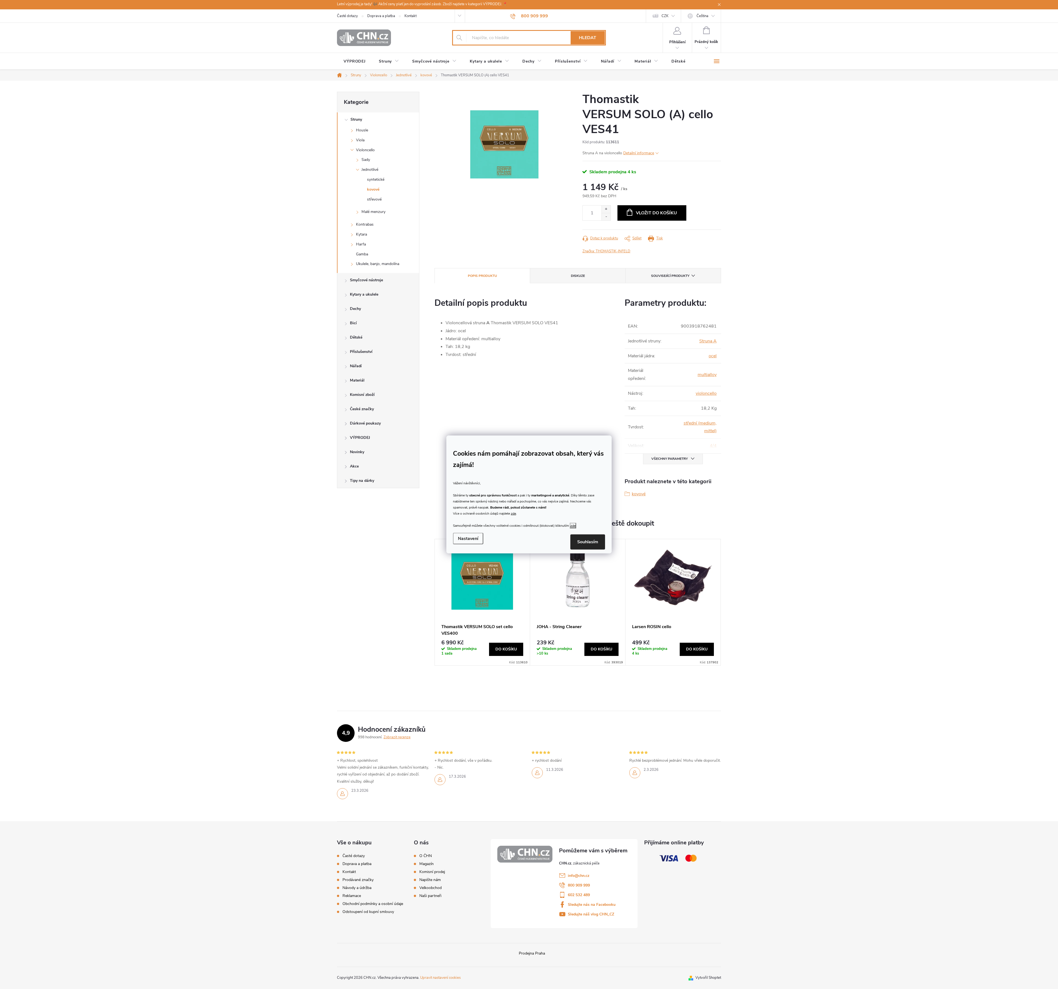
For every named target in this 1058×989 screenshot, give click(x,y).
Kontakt (410, 15)
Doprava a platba (381, 15)
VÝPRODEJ (360, 437)
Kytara (361, 234)
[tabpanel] (482, 602)
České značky (362, 409)
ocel (713, 356)
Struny (356, 119)
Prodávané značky (358, 879)
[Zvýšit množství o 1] (606, 209)
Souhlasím (587, 542)
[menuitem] (354, 61)
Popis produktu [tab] (482, 276)
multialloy (707, 375)
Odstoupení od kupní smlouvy (368, 911)
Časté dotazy (347, 15)
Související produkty (670, 276)
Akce (354, 466)
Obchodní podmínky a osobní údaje (372, 903)
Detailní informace (638, 153)
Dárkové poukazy (365, 423)
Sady (365, 159)
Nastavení (468, 539)
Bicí (353, 323)
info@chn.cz (578, 875)
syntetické (375, 179)
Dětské (356, 337)
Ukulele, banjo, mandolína (377, 263)
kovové (373, 189)
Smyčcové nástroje (366, 280)
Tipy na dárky (362, 480)
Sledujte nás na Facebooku (592, 904)
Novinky (357, 452)
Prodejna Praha (532, 953)
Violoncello (365, 150)
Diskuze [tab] (578, 276)
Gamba (362, 254)
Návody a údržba (356, 887)
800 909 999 (579, 885)
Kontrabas (365, 224)
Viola (360, 140)
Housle (362, 130)
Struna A (708, 341)
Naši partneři (430, 896)
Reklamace (351, 895)
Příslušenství (361, 351)
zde (513, 513)
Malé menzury (373, 211)
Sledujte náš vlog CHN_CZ (591, 914)
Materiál (357, 380)
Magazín (426, 864)
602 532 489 (579, 895)
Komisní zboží (362, 394)
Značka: (606, 251)
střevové (374, 199)
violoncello (706, 393)
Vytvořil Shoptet (708, 977)
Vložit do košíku (656, 213)
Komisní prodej (432, 872)
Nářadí (356, 366)
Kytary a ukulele (364, 294)
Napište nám (430, 880)
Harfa (361, 244)
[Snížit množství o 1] (606, 216)
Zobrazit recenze (397, 737)
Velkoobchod (430, 888)
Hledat (587, 38)
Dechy (355, 308)
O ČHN (425, 856)
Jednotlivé (369, 169)
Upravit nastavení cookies (440, 977)
